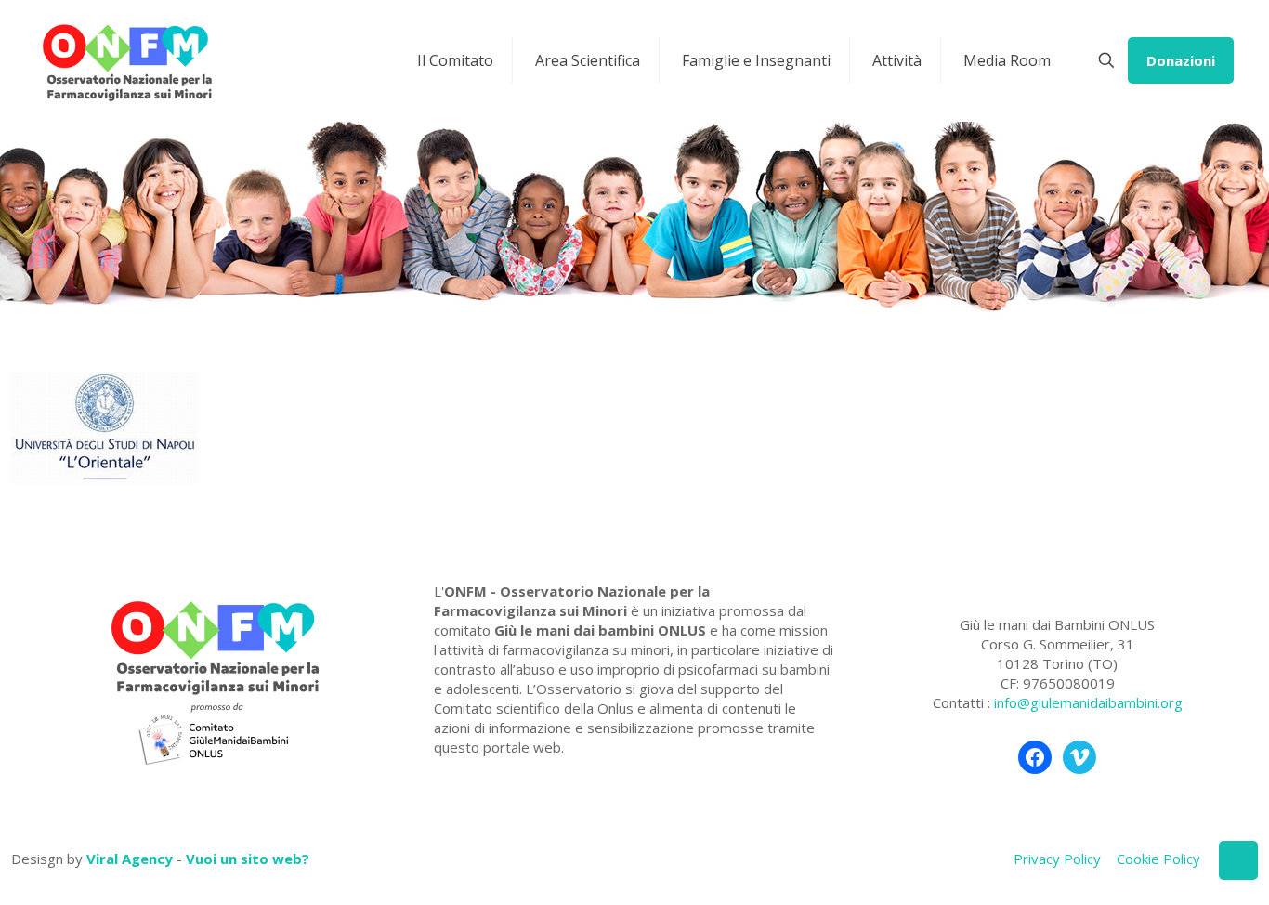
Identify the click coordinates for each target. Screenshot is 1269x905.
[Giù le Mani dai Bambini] (126, 60)
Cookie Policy (1158, 858)
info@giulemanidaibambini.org (1088, 702)
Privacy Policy (1057, 858)
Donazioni (1180, 60)
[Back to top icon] (1238, 860)
